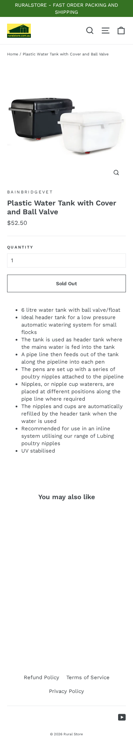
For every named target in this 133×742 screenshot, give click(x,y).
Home (12, 54)
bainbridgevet (30, 192)
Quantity (20, 247)
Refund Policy (41, 677)
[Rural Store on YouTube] (122, 717)
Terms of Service (88, 677)
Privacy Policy (66, 691)
